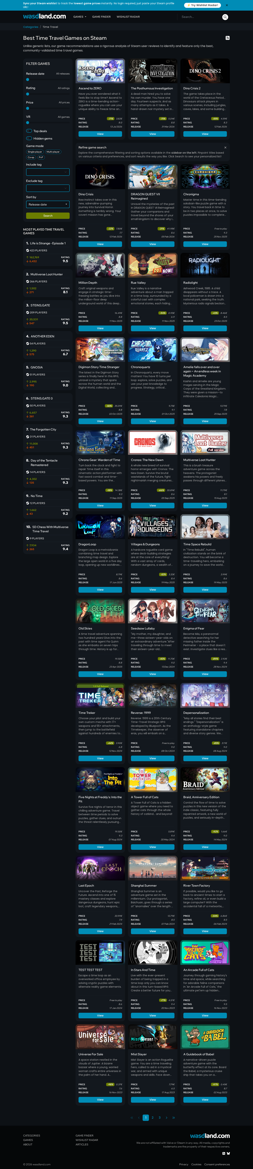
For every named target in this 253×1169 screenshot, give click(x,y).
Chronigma (191, 194)
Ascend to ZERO (90, 88)
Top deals (40, 131)
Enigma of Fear (193, 628)
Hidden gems (43, 138)
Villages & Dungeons (145, 544)
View (100, 134)
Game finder (101, 16)
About (27, 1144)
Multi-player (53, 151)
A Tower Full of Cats (144, 797)
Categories (30, 27)
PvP (41, 157)
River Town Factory (196, 885)
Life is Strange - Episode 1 (48, 243)
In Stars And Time (143, 970)
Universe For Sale (91, 1054)
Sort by (31, 197)
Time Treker (87, 713)
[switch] (29, 131)
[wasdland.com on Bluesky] (228, 1153)
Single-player (35, 151)
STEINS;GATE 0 (42, 398)
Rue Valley (138, 282)
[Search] (225, 17)
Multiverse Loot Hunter (199, 460)
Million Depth (88, 282)
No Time (37, 496)
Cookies (196, 1164)
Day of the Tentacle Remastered (44, 463)
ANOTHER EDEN (42, 336)
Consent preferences (217, 1164)
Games (78, 16)
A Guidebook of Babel (198, 1054)
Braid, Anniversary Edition (201, 797)
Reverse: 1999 (141, 713)
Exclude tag (34, 181)
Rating (30, 88)
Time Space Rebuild (197, 544)
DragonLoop (87, 544)
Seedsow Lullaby (143, 628)
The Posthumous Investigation (152, 88)
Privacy (183, 1164)
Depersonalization (196, 713)
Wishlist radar (128, 16)
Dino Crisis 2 (192, 88)
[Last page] (173, 1118)
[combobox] (48, 204)
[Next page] (166, 1118)
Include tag (33, 164)
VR (28, 117)
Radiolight (190, 282)
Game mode (35, 146)
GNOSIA (37, 367)
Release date (35, 73)
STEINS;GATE (40, 305)
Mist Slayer (139, 1054)
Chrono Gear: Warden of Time (99, 460)
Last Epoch (86, 885)
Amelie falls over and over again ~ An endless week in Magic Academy (202, 371)
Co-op (31, 157)
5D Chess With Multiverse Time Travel (50, 529)
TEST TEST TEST (90, 970)
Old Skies (85, 628)
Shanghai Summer (144, 885)
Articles (82, 1144)
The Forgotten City (43, 429)
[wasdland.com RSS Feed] (223, 1153)
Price (29, 102)
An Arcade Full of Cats (198, 970)
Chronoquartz (140, 367)
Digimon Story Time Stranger (99, 367)
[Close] (227, 5)
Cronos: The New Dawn (147, 460)
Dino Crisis (86, 194)
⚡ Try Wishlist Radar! (202, 5)
